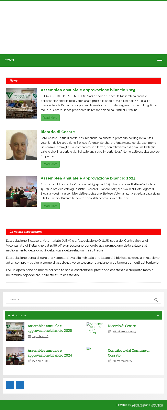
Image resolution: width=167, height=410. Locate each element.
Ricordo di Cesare (58, 131)
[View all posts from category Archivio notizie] (157, 316)
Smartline (157, 404)
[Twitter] (20, 385)
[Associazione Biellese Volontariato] (26, 27)
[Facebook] (10, 385)
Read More (50, 117)
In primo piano (17, 315)
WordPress (138, 404)
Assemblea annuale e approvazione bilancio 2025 (88, 90)
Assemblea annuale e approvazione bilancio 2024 (88, 178)
